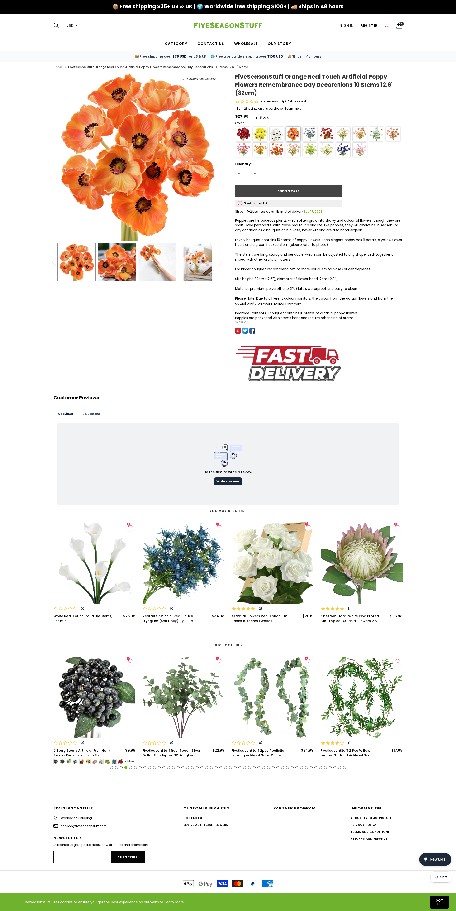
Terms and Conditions (370, 832)
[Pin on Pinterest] (238, 331)
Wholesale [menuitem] (246, 43)
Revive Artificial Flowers (205, 825)
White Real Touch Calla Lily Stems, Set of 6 (82, 618)
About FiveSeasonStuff (371, 818)
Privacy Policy (364, 825)
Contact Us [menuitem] (210, 43)
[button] (243, 134)
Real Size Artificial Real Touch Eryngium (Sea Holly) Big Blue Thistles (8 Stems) (167, 618)
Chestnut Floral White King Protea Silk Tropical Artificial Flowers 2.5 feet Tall (350, 618)
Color (239, 123)
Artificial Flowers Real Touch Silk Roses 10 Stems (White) (259, 618)
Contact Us (193, 818)
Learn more (174, 902)
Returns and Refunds (369, 839)
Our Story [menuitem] (279, 43)
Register (369, 25)
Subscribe (127, 857)
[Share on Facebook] (252, 331)
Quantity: (243, 164)
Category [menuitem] (176, 43)
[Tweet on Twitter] (245, 331)
